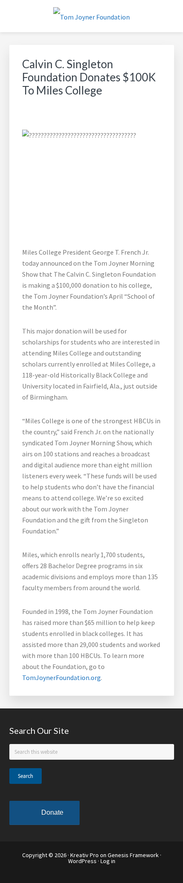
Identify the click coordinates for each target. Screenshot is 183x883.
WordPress (82, 861)
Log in (107, 861)
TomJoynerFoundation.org (61, 677)
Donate (52, 812)
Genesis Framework (133, 855)
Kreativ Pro (84, 855)
